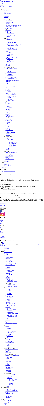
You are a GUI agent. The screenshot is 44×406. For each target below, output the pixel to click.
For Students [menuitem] (9, 91)
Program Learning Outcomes (9, 367)
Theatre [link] (5, 125)
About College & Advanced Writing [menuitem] (12, 78)
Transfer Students (2, 237)
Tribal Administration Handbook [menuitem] (10, 28)
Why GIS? (7, 321)
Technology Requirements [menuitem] (10, 100)
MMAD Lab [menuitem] (7, 158)
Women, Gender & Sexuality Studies (11, 362)
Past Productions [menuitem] (8, 135)
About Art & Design (8, 267)
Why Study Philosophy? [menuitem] (9, 102)
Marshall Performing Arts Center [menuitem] (10, 159)
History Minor (9, 290)
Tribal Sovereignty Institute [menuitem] (9, 155)
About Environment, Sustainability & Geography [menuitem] (12, 80)
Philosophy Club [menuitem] (8, 109)
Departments (2, 232)
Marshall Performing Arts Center (10, 396)
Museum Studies (9, 292)
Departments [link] (4, 18)
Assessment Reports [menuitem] (8, 119)
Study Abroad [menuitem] (6, 17)
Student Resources (8, 361)
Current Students (2, 235)
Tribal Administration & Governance (10, 265)
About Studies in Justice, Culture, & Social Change (12, 355)
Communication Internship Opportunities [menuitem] (12, 45)
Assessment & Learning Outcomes (12, 281)
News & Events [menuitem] (8, 31)
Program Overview (11, 383)
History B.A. (9, 289)
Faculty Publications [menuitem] (8, 63)
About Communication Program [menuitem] (11, 42)
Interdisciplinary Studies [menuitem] (10, 141)
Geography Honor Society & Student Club (11, 323)
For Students (9, 328)
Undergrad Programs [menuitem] (6, 10)
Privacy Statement (36, 244)
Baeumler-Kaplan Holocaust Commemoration (12, 390)
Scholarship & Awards (9, 264)
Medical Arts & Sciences (12, 382)
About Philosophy (8, 339)
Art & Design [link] (5, 29)
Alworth (1, 220)
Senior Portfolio (9, 310)
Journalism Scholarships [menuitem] (10, 47)
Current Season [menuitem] (8, 127)
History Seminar (8, 302)
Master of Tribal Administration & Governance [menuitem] (12, 24)
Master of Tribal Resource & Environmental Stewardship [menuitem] (13, 25)
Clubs (4, 255)
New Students (2, 236)
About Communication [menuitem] (9, 39)
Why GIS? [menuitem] (7, 84)
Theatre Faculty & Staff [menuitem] (9, 134)
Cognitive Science (8, 340)
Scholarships (7, 324)
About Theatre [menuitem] (7, 126)
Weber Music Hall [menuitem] (8, 157)
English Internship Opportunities (11, 309)
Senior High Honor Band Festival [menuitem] (11, 96)
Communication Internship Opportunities (12, 282)
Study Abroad (6, 254)
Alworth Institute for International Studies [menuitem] (11, 152)
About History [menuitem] (7, 50)
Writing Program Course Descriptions (12, 316)
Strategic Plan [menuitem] (6, 166)
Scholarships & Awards (10, 298)
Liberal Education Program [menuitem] (7, 13)
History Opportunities (8, 295)
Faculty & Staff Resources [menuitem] (7, 165)
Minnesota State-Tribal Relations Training (11, 263)
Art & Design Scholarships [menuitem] (9, 37)
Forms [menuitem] (6, 85)
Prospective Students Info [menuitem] (10, 131)
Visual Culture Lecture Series (11, 272)
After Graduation (8, 318)
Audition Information (10, 336)
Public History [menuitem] (9, 56)
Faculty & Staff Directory (7, 400)
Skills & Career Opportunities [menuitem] (10, 116)
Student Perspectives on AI (11, 345)
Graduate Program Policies (9, 261)
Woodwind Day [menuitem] (9, 97)
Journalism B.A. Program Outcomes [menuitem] (12, 48)
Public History (9, 293)
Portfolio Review (9, 274)
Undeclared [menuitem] (5, 11)
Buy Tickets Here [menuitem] (8, 129)
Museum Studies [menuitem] (9, 55)
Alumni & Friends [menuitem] (6, 164)
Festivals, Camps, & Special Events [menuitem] (10, 93)
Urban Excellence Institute (9, 393)
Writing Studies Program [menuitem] (9, 74)
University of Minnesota (8, 244)
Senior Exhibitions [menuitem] (9, 34)
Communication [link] (6, 38)
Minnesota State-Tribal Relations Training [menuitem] (11, 26)
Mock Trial (7, 351)
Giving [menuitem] (5, 163)
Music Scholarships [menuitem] (10, 99)
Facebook (1, 227)
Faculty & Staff (2, 238)
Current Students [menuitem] (8, 36)
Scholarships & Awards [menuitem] (10, 61)
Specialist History (9, 294)
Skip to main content (3, 0)
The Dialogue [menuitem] (9, 108)
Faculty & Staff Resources (7, 402)
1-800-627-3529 (2, 205)
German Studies (9, 378)
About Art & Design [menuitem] (8, 30)
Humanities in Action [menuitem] (8, 154)
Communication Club (10, 280)
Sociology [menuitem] (7, 123)
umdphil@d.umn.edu (3, 203)
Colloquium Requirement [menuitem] (9, 104)
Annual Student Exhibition (10, 270)
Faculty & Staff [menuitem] (8, 21)
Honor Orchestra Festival (10, 332)
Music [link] (4, 88)
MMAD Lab (7, 395)
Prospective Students (8, 335)
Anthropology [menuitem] (7, 118)
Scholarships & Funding (7, 253)
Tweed (1, 222)
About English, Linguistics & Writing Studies (12, 305)
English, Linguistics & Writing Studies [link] (9, 67)
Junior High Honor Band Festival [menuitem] (11, 95)
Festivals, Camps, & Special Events (10, 330)
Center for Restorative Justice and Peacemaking (12, 391)
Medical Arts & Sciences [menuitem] (12, 145)
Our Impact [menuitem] (5, 150)
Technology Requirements (10, 337)
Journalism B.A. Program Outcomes (12, 285)
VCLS (1, 223)
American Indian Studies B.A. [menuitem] (10, 22)
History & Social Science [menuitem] (10, 54)
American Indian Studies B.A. (10, 259)
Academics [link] (3, 9)
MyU (3, 3)
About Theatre (7, 363)
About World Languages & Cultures (10, 374)
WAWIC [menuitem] (7, 66)
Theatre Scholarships (8, 371)
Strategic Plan (6, 404)
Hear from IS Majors (12, 381)
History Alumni (8, 301)
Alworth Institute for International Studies (11, 389)
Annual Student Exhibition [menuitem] (10, 33)
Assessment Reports (8, 356)
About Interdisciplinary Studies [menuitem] (13, 142)
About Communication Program (11, 279)
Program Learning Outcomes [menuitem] (9, 130)
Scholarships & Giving (9, 352)
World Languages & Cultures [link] (8, 136)
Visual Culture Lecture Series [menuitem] (11, 35)
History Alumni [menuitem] (8, 64)
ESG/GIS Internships (8, 319)
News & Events (8, 258)
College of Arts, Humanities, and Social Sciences (7, 6)
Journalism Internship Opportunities (12, 286)
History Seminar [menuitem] (8, 65)
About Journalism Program (11, 284)
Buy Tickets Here (8, 366)
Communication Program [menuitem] (9, 41)
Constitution (5, 403)
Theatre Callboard (8, 365)
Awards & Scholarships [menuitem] (9, 120)
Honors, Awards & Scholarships (10, 342)
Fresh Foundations (9, 271)
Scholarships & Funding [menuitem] (7, 16)
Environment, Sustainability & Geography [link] (9, 79)
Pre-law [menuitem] (5, 12)
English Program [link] (8, 70)
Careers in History (9, 297)
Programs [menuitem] (7, 51)
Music (1, 221)
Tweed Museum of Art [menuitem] (9, 160)
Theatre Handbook (8, 370)
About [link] (3, 162)
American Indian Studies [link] (7, 19)
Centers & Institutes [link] (6, 151)
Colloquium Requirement (9, 341)
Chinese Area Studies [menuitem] (10, 139)
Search (1, 5)
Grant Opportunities (6, 398)
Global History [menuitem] (9, 53)
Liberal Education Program (7, 250)
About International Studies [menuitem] (9, 115)
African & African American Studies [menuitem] (12, 57)
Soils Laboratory (8, 397)
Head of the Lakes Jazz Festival (11, 331)
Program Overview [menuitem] (11, 146)
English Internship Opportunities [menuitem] (11, 72)
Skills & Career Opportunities (10, 353)
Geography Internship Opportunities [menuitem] (10, 86)
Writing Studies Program (9, 311)
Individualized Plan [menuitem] (11, 144)
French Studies (9, 377)
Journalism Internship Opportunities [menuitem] (12, 49)
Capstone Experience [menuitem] (10, 76)
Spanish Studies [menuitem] (9, 147)
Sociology (7, 360)
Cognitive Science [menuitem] (8, 103)
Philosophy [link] (5, 101)
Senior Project (11, 384)
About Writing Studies (10, 312)
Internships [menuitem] (5, 15)
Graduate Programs (6, 248)
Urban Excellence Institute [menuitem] (9, 156)
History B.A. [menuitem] (9, 52)
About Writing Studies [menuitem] (10, 75)
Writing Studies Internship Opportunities (12, 313)
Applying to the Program (12, 380)
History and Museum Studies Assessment (11, 303)
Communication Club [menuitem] (10, 43)
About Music (7, 326)
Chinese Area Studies (10, 376)
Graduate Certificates (8, 260)
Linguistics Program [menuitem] (8, 73)
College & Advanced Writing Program (11, 314)
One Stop (3, 242)
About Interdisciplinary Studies (13, 379)
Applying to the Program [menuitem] (12, 143)
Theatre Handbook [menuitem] (8, 133)
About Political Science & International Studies (12, 349)
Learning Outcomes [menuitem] (8, 105)
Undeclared (5, 249)
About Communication (9, 276)
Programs (1, 231)
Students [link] (3, 14)
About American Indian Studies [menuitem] (10, 20)
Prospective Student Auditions (11, 369)
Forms (6, 322)
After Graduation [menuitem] (8, 81)
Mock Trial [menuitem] (7, 114)
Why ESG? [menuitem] (7, 83)
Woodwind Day (9, 334)
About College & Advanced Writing (12, 315)
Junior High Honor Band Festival (11, 333)
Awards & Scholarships (9, 357)
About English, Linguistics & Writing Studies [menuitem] (12, 68)
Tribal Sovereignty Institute (9, 392)
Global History (9, 291)
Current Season (8, 364)
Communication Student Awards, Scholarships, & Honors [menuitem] (15, 44)
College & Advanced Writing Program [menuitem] (11, 77)
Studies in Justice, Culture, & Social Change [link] (10, 117)
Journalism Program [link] (8, 46)
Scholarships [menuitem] (7, 87)
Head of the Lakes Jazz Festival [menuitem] (11, 94)
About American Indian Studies (10, 257)
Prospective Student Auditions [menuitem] (11, 132)
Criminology (7, 358)
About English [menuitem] (9, 71)
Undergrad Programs (6, 247)
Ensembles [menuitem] (7, 92)
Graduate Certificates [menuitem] (8, 23)
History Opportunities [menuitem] (8, 58)
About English (9, 308)
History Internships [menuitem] (9, 60)
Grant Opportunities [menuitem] (6, 161)
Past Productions (8, 372)
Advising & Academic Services (8, 252)
